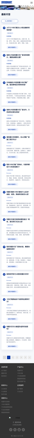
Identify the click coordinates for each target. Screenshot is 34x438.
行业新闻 (4, 391)
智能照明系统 (21, 378)
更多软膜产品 (21, 381)
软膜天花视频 (5, 401)
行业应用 (20, 391)
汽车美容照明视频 (6, 407)
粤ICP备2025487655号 (17, 436)
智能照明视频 (5, 412)
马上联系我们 (10, 21)
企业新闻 (4, 389)
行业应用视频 (5, 410)
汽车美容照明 (21, 376)
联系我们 (4, 376)
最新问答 (4, 373)
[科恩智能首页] (6, 3)
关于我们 (4, 370)
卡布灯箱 (20, 373)
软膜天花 (20, 370)
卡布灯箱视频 (5, 404)
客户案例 (20, 389)
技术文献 (4, 394)
